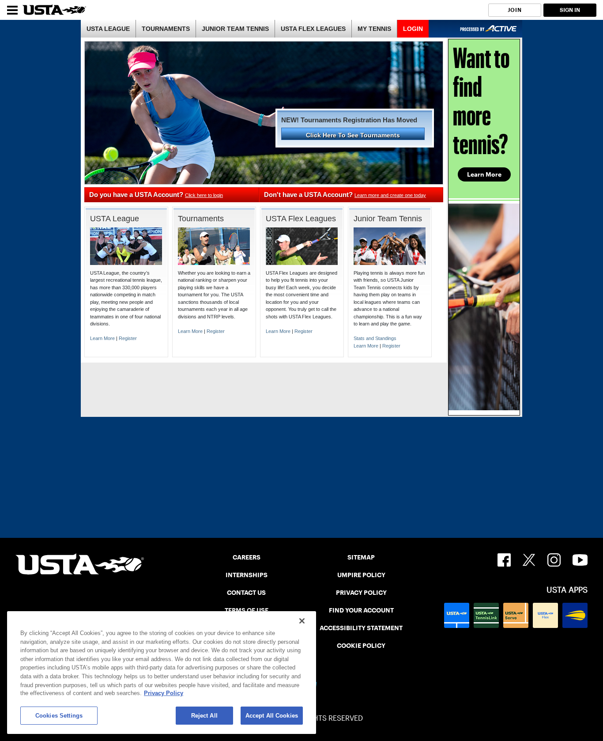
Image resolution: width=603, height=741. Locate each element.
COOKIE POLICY (361, 645)
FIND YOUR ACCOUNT (361, 610)
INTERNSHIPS (247, 575)
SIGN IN (570, 10)
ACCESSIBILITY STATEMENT (361, 628)
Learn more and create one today (390, 195)
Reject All (204, 715)
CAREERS (246, 557)
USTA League (114, 218)
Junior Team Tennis (388, 218)
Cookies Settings (59, 715)
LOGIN (413, 28)
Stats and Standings (375, 338)
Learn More (102, 338)
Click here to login (204, 195)
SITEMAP (361, 557)
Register (128, 338)
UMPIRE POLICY (361, 575)
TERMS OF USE (246, 610)
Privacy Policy (163, 693)
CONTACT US (246, 592)
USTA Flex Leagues (301, 218)
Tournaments (201, 218)
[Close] (302, 621)
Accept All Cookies (271, 715)
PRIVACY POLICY (361, 592)
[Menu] (12, 10)
